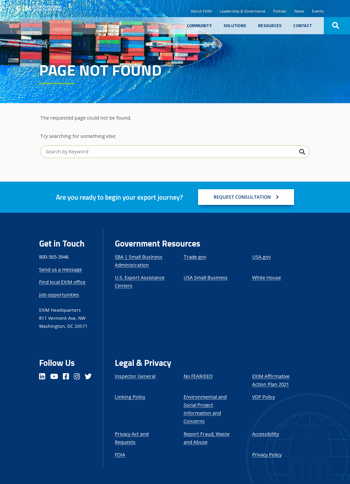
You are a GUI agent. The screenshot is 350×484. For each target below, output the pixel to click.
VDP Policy (263, 397)
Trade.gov (195, 257)
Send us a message (60, 269)
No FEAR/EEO (198, 376)
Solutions (235, 26)
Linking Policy (130, 397)
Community (199, 26)
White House (266, 277)
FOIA (120, 454)
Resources (269, 26)
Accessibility (265, 434)
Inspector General (135, 376)
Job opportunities (59, 294)
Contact (302, 26)
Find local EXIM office (62, 282)
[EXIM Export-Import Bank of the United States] (44, 9)
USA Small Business (206, 277)
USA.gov (261, 257)
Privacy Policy (267, 454)
